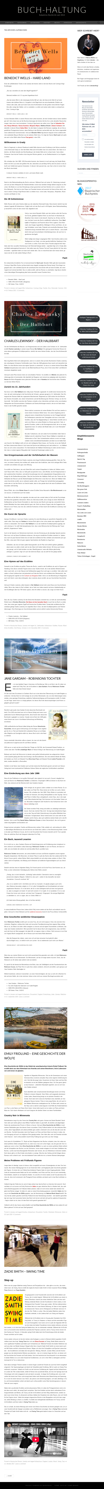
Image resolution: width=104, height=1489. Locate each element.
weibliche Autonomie (36, 912)
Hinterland (51, 1212)
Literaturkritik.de (82, 449)
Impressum (68, 22)
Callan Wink (24, 128)
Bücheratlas (81, 529)
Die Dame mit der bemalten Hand (36, 602)
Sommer (60, 288)
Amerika (24, 1212)
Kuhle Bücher (81, 546)
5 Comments (20, 290)
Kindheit (55, 625)
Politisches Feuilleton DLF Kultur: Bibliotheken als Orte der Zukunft (89, 411)
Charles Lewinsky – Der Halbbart (31, 341)
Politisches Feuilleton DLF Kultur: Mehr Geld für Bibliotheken (89, 330)
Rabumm (80, 543)
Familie (45, 288)
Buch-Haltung (52, 9)
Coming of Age (38, 288)
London (50, 1461)
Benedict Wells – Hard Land (27, 78)
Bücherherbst (81, 522)
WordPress (47, 1485)
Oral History (17, 628)
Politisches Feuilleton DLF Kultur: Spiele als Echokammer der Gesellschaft (89, 425)
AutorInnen (35, 22)
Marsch (26, 804)
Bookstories (81, 539)
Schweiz (24, 628)
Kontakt (47, 22)
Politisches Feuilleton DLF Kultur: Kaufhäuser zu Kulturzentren (89, 369)
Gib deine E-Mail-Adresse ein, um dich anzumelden (88, 127)
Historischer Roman (16, 625)
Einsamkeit (33, 994)
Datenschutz (81, 22)
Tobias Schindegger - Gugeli (86, 556)
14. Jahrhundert (39, 625)
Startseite (9, 22)
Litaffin (79, 519)
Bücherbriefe (81, 533)
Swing (59, 1461)
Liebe (52, 994)
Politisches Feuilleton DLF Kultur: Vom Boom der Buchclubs (89, 342)
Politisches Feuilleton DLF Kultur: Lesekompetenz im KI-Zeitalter (89, 397)
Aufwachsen (29, 288)
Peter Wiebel (81, 553)
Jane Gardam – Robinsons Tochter (32, 678)
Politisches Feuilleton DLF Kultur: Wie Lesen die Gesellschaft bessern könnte (89, 355)
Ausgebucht (81, 536)
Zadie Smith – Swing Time (24, 1271)
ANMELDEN (88, 155)
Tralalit (79, 469)
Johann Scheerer (56, 125)
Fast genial (29, 137)
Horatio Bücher (82, 526)
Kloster (60, 625)
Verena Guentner (23, 125)
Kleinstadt (54, 288)
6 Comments (17, 1214)
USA (65, 288)
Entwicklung (46, 994)
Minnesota (58, 1212)
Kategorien (22, 22)
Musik (55, 1461)
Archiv (57, 22)
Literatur (12, 288)
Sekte (63, 1212)
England (40, 994)
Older (9, 1475)
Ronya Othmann (12, 125)
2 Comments (45, 628)
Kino (49, 288)
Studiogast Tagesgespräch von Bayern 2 (89, 319)
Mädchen (63, 994)
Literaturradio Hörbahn (84, 549)
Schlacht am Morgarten (31, 575)
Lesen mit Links (82, 492)
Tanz (63, 1461)
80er (23, 288)
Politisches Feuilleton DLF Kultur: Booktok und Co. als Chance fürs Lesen (89, 383)
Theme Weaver (73, 1485)
